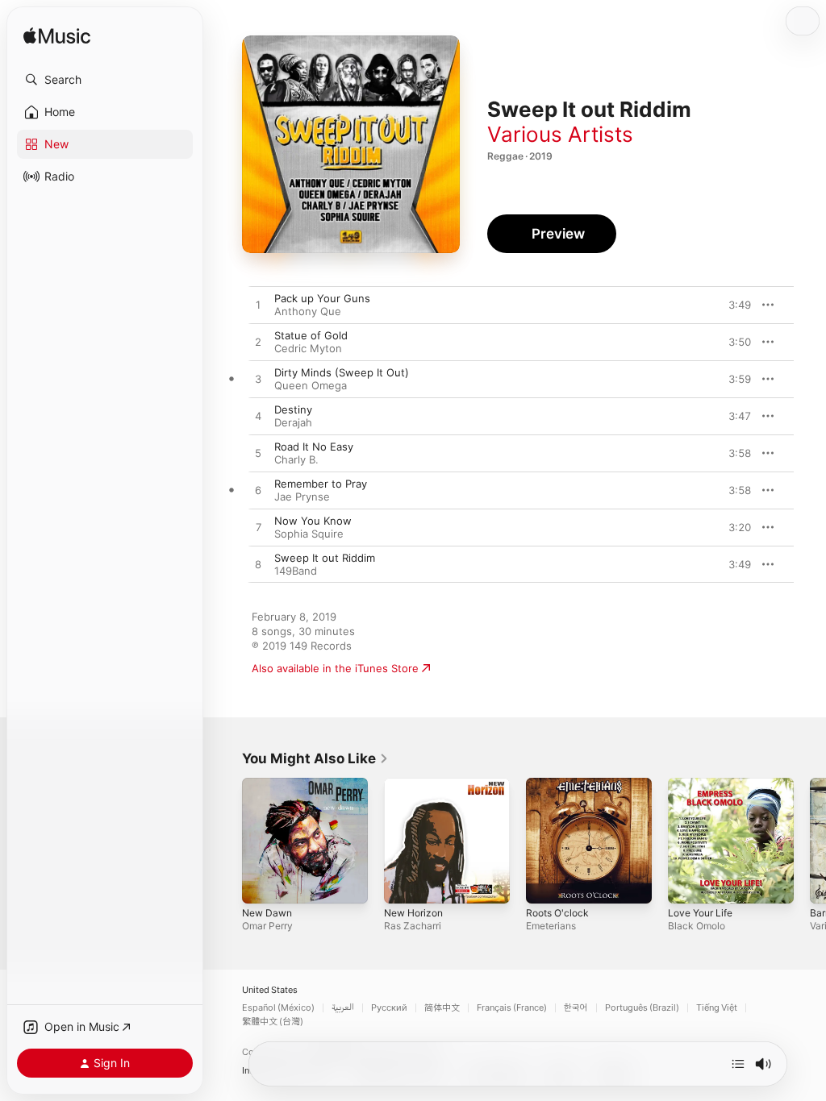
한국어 (576, 1007)
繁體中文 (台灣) (272, 1021)
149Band (295, 570)
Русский (389, 1007)
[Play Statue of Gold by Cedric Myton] (258, 342)
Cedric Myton (308, 348)
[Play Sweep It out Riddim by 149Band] (258, 565)
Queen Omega (310, 385)
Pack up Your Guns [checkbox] (322, 298)
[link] (315, 758)
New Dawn (267, 913)
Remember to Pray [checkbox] (320, 483)
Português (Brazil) (642, 1007)
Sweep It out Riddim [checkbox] (324, 557)
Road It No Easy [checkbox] (313, 446)
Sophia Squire (309, 533)
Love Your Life (700, 913)
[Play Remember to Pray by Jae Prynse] (258, 491)
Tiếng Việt (716, 1007)
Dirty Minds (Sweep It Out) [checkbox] (341, 372)
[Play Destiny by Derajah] (258, 416)
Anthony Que (307, 311)
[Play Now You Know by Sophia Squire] (258, 528)
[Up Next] (738, 1064)
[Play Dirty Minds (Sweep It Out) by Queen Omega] (258, 379)
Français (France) (512, 1007)
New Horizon (413, 913)
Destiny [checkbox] (293, 409)
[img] (56, 36)
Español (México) (278, 1007)
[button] (105, 79)
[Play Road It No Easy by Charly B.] (258, 454)
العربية (343, 1007)
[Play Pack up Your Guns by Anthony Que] (258, 305)
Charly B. (296, 459)
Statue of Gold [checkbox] (311, 335)
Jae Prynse (302, 496)
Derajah (293, 422)
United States (270, 990)
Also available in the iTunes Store (335, 668)
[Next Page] (810, 841)
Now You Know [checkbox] (313, 520)
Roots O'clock (557, 913)
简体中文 (442, 1007)
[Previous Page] (226, 841)
